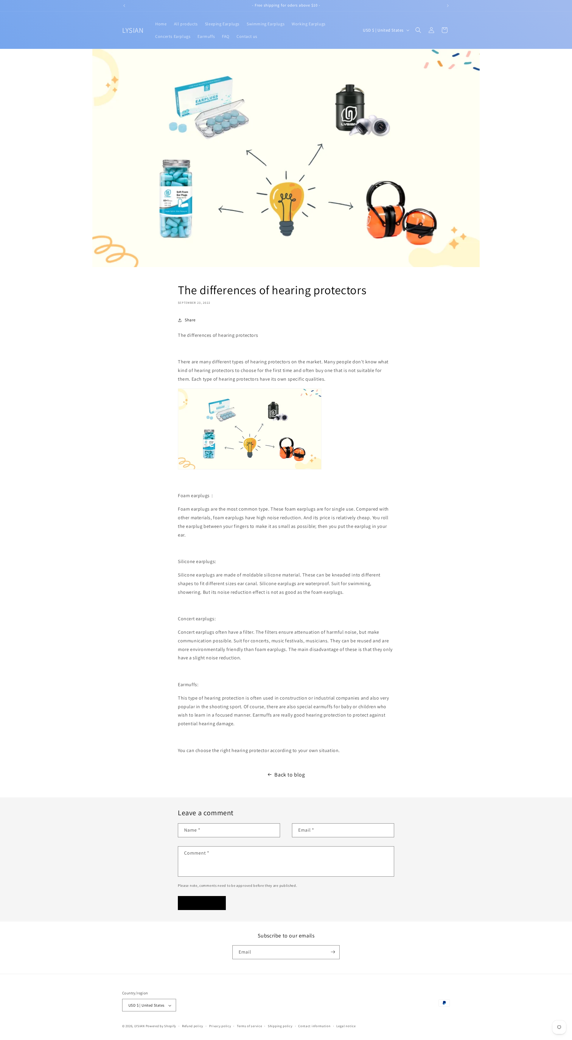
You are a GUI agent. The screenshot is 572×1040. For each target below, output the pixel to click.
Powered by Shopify (161, 1026)
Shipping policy (280, 1026)
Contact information (314, 1026)
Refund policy (192, 1026)
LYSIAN (139, 1026)
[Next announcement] (447, 5)
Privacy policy (220, 1026)
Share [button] (190, 320)
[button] (418, 30)
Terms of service (249, 1026)
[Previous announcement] (124, 5)
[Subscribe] (332, 952)
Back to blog (289, 774)
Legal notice (345, 1026)
